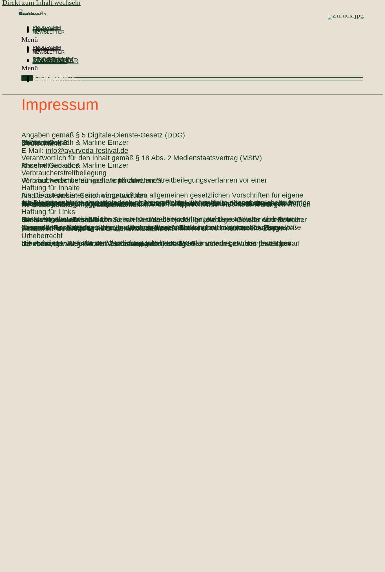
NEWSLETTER (49, 32)
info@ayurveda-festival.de (87, 150)
